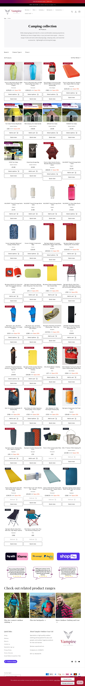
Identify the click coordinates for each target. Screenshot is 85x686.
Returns (6, 641)
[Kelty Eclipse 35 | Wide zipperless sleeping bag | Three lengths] (32, 396)
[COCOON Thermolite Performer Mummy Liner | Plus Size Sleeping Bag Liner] (13, 355)
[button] (28, 10)
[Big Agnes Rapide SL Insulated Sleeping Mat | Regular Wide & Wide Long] (52, 232)
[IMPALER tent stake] (52, 112)
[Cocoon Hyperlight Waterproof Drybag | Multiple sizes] (13, 232)
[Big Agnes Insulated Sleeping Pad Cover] (32, 436)
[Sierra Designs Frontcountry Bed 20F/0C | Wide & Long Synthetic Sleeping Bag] (52, 71)
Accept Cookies (68, 679)
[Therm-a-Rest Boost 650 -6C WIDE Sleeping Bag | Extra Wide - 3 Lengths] (32, 71)
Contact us (7, 644)
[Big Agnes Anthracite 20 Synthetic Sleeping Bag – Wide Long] (52, 314)
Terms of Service (8, 653)
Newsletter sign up (9, 647)
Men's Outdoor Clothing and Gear (68, 620)
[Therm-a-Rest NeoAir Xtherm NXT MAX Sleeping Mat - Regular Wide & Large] (52, 476)
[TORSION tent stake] (71, 112)
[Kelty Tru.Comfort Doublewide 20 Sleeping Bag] (13, 396)
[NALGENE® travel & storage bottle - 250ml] (13, 192)
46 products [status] (7, 58)
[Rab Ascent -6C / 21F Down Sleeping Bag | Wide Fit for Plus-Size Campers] (32, 314)
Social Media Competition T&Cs (12, 656)
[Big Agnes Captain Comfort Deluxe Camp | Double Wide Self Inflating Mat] (71, 476)
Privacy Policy (7, 650)
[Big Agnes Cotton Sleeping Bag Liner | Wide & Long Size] (13, 436)
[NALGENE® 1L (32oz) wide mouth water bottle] (71, 192)
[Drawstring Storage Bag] (32, 150)
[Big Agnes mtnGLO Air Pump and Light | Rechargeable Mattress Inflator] (13, 273)
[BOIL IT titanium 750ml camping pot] (71, 436)
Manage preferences (67, 683)
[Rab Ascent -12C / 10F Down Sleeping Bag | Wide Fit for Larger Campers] (13, 314)
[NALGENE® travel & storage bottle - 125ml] (71, 150)
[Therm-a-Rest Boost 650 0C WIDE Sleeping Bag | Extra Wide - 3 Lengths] (13, 71)
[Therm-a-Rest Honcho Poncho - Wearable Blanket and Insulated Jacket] (52, 150)
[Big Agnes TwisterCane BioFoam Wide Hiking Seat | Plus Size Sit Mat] (32, 273)
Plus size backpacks (37, 620)
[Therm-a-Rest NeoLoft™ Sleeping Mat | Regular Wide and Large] (71, 71)
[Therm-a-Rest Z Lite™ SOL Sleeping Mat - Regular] (32, 476)
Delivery (6, 638)
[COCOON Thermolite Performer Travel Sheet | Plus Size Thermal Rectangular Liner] (71, 314)
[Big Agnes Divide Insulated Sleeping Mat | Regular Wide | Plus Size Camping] (32, 355)
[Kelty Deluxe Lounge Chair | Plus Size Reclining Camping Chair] (32, 517)
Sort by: (75, 57)
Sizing (5, 635)
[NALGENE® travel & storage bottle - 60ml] (52, 192)
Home (5, 18)
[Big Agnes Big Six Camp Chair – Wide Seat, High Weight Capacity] (13, 517)
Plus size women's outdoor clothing (13, 621)
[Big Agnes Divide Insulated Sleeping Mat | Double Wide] (52, 273)
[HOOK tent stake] (13, 150)
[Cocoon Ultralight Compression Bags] (32, 232)
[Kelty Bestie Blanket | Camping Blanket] (52, 355)
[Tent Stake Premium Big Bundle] (13, 112)
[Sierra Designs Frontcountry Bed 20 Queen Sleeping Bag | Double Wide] (71, 355)
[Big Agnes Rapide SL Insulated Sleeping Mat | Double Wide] (71, 232)
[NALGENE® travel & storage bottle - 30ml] (32, 192)
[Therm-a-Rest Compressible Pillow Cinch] (52, 436)
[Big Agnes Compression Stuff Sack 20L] (71, 396)
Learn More (57, 680)
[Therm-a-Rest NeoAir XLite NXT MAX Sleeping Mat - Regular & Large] (13, 476)
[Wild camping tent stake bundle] (32, 112)
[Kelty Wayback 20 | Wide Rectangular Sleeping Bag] (52, 396)
